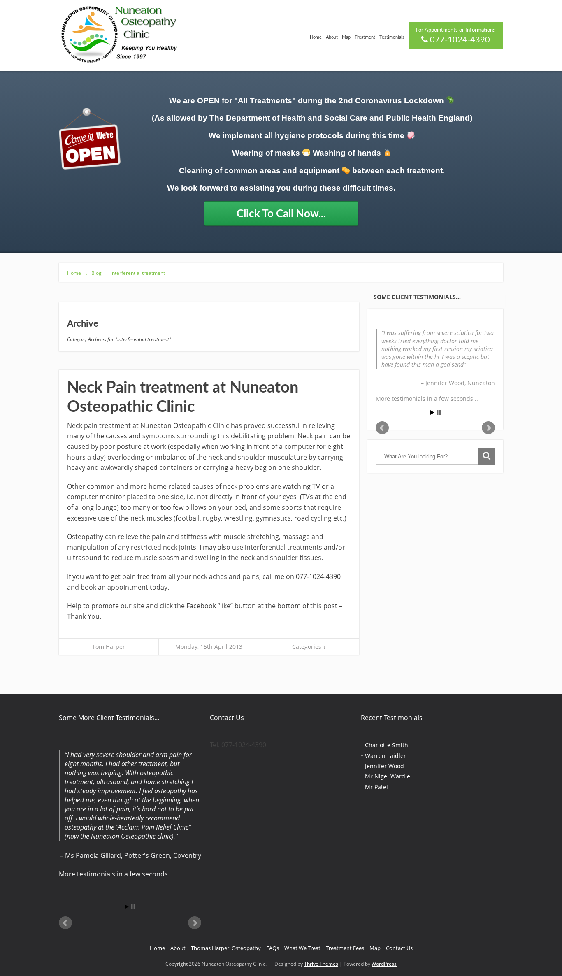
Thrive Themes (321, 963)
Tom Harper (108, 647)
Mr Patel (376, 787)
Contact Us (399, 948)
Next (488, 428)
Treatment (365, 37)
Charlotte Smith (386, 745)
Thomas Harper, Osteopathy (226, 948)
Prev (382, 428)
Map (346, 37)
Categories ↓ (309, 647)
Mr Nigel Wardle (387, 776)
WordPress (384, 963)
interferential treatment (138, 273)
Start (432, 412)
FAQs (272, 948)
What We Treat (302, 948)
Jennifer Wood (384, 766)
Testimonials (391, 37)
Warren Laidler (385, 756)
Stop (439, 412)
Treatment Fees (345, 948)
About (332, 37)
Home (316, 37)
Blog (99, 273)
